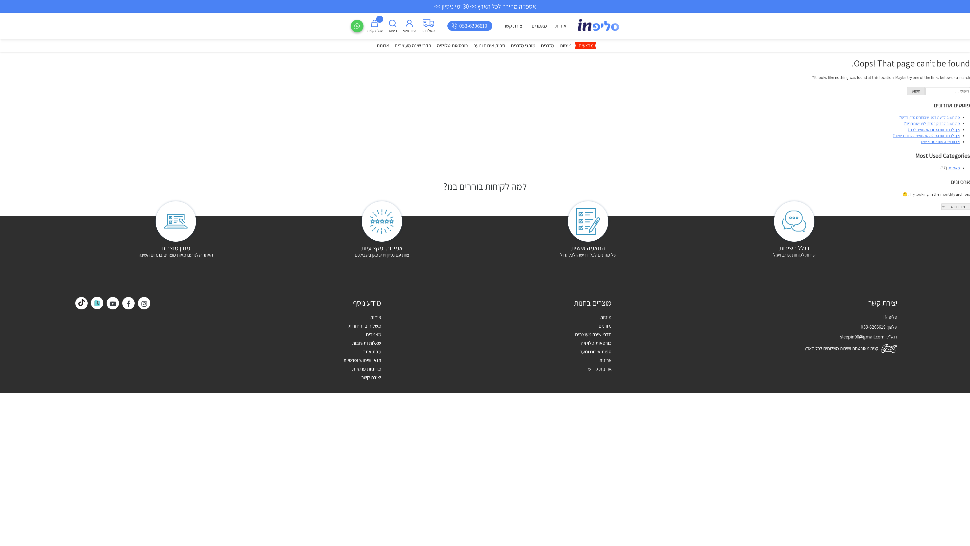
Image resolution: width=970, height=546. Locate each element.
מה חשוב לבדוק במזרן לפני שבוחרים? (932, 123)
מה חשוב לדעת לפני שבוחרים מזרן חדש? (929, 117)
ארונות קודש (600, 369)
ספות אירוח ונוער (489, 45)
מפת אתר (372, 351)
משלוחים (429, 30)
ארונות (383, 45)
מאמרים (539, 25)
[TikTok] (81, 303)
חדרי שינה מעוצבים (413, 45)
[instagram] (144, 303)
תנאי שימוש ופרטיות (362, 360)
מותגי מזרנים (523, 45)
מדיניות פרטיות (366, 369)
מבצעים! (585, 45)
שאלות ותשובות (366, 343)
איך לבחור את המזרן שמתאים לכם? (934, 129)
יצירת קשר (513, 25)
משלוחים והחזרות (364, 326)
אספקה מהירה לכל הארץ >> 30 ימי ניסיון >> (485, 6)
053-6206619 (473, 25)
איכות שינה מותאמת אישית (940, 141)
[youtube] (113, 303)
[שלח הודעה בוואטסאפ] (357, 26)
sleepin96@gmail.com (862, 337)
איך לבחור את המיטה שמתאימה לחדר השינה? (926, 135)
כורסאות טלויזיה (452, 45)
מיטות (565, 45)
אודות (560, 25)
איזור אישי (409, 30)
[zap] (97, 303)
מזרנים (547, 45)
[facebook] (128, 303)
